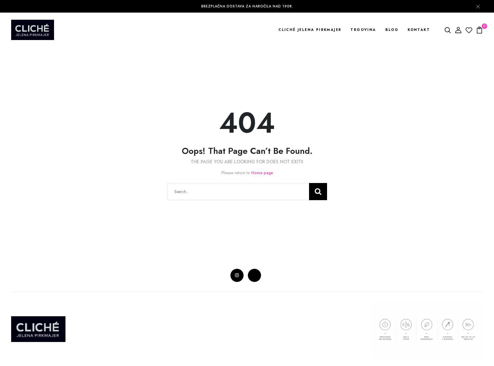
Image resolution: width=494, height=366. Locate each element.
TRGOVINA (363, 29)
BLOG (392, 29)
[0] (479, 29)
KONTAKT (419, 29)
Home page (262, 173)
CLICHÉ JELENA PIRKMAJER (309, 29)
